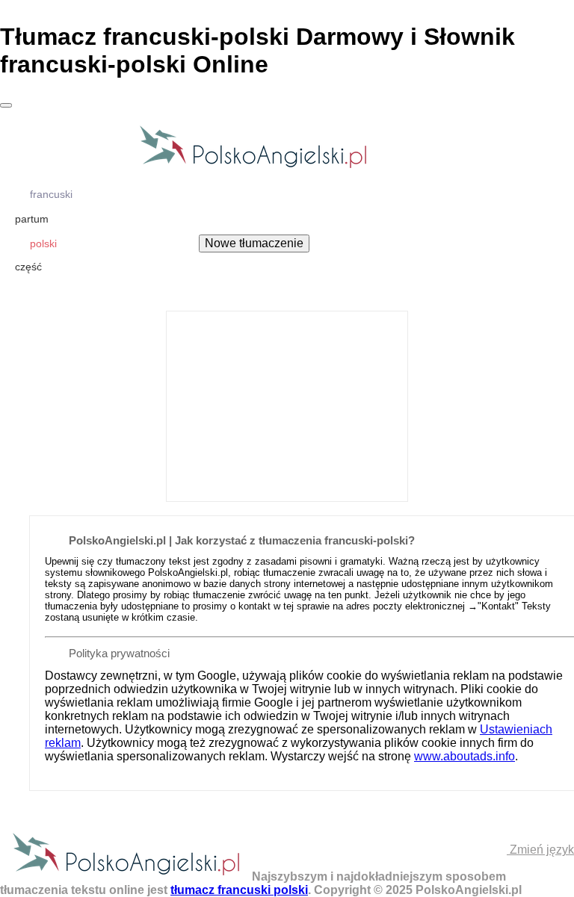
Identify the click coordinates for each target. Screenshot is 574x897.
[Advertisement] (287, 404)
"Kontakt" (498, 606)
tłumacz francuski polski (239, 890)
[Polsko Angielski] (253, 167)
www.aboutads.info (464, 756)
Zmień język (540, 849)
